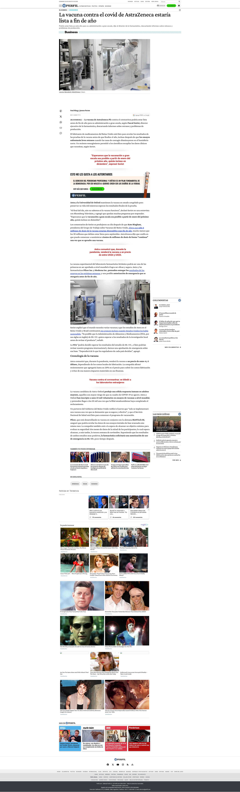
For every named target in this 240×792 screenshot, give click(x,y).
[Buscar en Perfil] (179, 1)
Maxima (148, 777)
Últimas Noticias (85, 6)
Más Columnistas (172, 347)
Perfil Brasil (154, 1)
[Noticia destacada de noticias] (70, 728)
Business (130, 1)
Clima (99, 771)
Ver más (175, 460)
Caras (142, 1)
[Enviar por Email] (60, 128)
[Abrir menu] (60, 5)
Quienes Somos (103, 780)
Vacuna (85, 483)
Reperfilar (122, 771)
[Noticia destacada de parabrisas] (139, 728)
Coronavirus (94, 483)
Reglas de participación (136, 780)
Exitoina (161, 771)
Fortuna (113, 774)
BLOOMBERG (63, 10)
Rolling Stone (127, 777)
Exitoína (147, 1)
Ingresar (162, 5)
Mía (130, 774)
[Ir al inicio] (70, 5)
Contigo (106, 777)
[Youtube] (118, 765)
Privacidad (120, 780)
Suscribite (171, 5)
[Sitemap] (132, 765)
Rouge (126, 774)
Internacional (93, 771)
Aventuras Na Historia (115, 777)
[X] (113, 765)
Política (94, 6)
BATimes (134, 774)
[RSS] (127, 765)
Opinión (101, 6)
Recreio (142, 777)
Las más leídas (161, 414)
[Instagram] (123, 765)
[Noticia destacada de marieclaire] (93, 728)
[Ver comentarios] (179, 10)
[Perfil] (71, 723)
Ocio (110, 771)
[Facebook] (108, 765)
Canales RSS (94, 780)
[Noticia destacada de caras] (116, 728)
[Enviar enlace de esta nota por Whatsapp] (60, 122)
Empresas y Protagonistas (139, 771)
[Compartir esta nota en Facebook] (60, 111)
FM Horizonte (142, 774)
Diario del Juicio (178, 771)
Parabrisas (120, 774)
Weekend (107, 774)
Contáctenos (112, 780)
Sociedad (108, 6)
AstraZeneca (75, 483)
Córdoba (115, 771)
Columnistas (160, 300)
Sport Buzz (136, 777)
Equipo (126, 780)
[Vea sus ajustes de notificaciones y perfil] (179, 6)
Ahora (58, 771)
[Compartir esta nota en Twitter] (60, 116)
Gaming (167, 771)
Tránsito (146, 780)
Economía (78, 771)
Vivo (172, 771)
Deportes (105, 771)
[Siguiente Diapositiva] (148, 509)
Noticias (136, 1)
